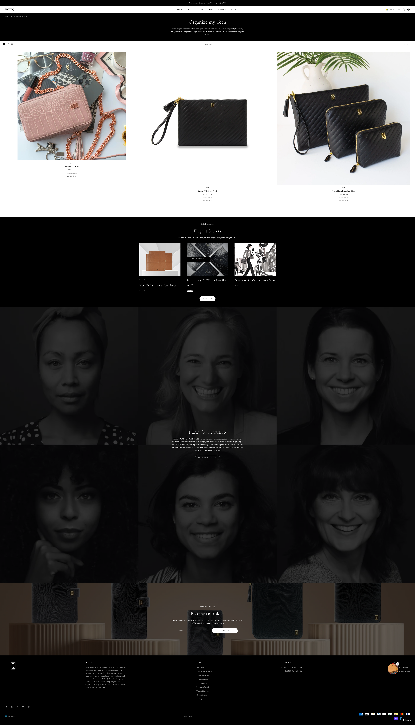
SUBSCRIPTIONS (206, 9)
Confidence (143, 279)
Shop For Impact (207, 458)
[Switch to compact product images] (12, 44)
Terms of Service (202, 691)
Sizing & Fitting (202, 679)
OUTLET (190, 9)
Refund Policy (201, 683)
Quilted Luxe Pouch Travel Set (343, 191)
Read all (142, 291)
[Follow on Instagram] (12, 707)
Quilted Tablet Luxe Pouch (207, 191)
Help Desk (200, 667)
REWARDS (222, 9)
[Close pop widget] (397, 664)
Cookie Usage (201, 695)
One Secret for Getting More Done (255, 280)
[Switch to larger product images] (4, 44)
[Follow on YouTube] (23, 707)
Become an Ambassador (401, 671)
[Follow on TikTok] (29, 707)
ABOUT (234, 9)
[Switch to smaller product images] (8, 44)
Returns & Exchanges (204, 671)
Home (6, 16)
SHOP (179, 9)
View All (207, 299)
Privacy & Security (203, 687)
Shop (12, 16)
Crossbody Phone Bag (72, 166)
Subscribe (225, 631)
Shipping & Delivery (203, 675)
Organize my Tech (21, 16)
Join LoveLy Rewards (400, 667)
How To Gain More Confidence (157, 285)
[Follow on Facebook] (6, 707)
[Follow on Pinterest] (17, 707)
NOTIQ (71, 163)
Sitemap (199, 699)
